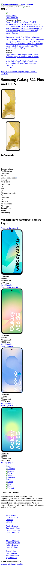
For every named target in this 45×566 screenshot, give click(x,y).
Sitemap (4, 564)
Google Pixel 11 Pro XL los (18, 24)
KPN (6, 74)
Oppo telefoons (30, 63)
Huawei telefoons (12, 555)
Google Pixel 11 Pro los (15, 22)
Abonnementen (11, 16)
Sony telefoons (18, 63)
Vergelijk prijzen (7, 285)
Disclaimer (12, 564)
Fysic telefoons (11, 558)
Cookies (20, 564)
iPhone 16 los (13, 44)
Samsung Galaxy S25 (9, 346)
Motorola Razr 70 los (20, 26)
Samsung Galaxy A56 (9, 287)
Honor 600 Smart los (20, 29)
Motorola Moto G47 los (27, 44)
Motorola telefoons (13, 61)
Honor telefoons (12, 547)
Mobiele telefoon (7, 72)
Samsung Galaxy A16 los (21, 31)
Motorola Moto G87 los (17, 48)
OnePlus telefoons (13, 530)
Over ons (9, 65)
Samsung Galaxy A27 (9, 405)
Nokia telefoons (26, 61)
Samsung (17, 72)
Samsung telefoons (25, 54)
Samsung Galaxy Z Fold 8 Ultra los (19, 37)
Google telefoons (19, 57)
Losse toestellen (12, 18)
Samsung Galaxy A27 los (27, 39)
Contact (9, 67)
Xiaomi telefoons (32, 57)
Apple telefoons (12, 54)
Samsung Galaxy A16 (9, 228)
